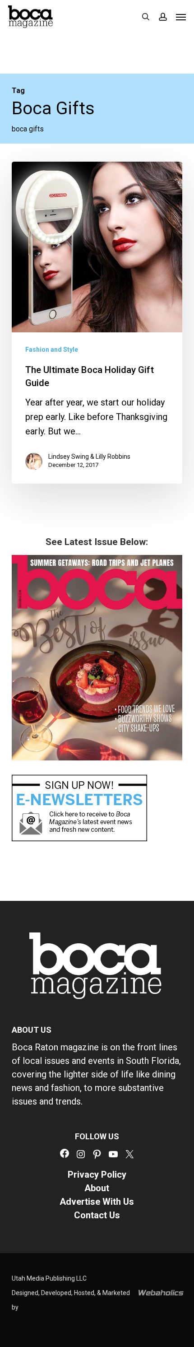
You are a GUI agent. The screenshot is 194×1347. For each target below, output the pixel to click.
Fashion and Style (51, 349)
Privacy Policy (97, 1174)
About (96, 1188)
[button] (181, 16)
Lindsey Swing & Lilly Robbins (89, 456)
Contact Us (97, 1215)
